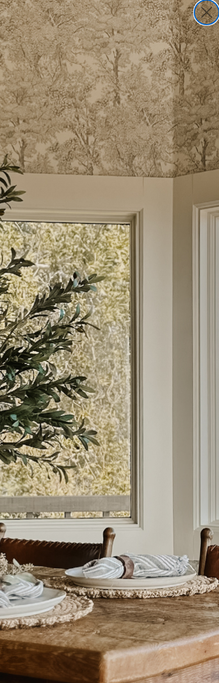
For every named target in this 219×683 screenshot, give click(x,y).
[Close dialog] (206, 12)
